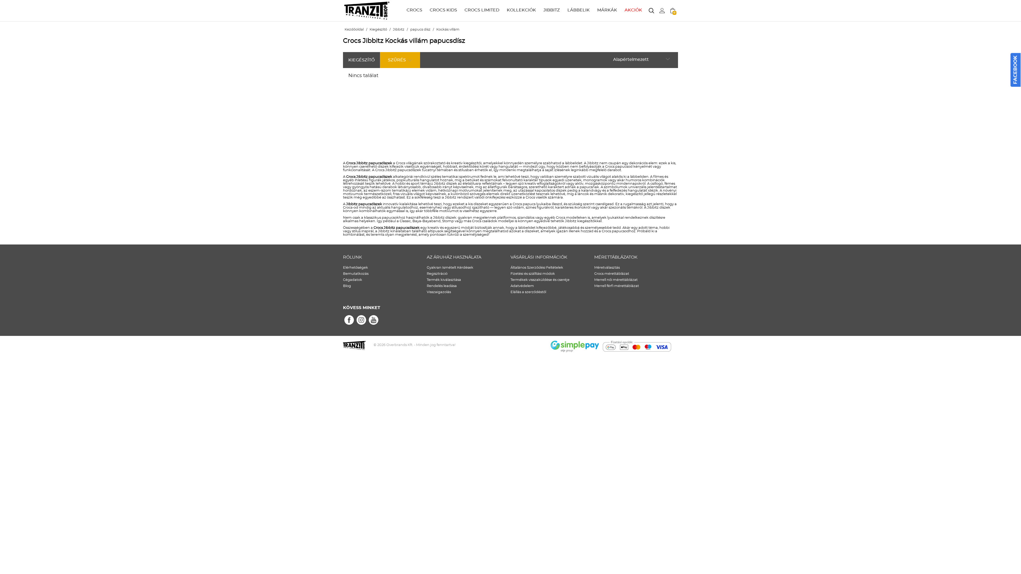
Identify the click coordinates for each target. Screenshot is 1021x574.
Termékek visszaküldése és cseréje (540, 280)
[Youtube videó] (373, 320)
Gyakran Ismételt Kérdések (450, 267)
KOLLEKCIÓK (521, 10)
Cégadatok (352, 280)
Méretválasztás (607, 267)
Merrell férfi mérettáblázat (616, 286)
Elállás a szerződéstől (528, 292)
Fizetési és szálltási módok (532, 274)
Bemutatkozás (356, 274)
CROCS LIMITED (482, 10)
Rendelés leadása (442, 286)
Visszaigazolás (439, 292)
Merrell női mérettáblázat (616, 280)
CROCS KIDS (443, 10)
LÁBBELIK (578, 10)
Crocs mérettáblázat (611, 274)
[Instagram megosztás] (361, 320)
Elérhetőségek (355, 267)
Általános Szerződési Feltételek (536, 267)
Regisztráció (437, 274)
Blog (347, 286)
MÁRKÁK (607, 10)
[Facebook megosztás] (349, 320)
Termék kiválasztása (444, 280)
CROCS (414, 10)
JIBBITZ (551, 10)
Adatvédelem (522, 286)
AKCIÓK (633, 10)
